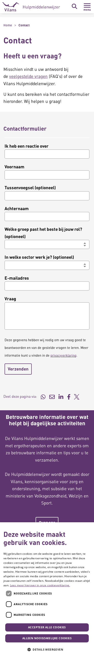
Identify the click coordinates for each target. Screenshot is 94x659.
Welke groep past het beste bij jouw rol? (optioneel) (43, 232)
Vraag (10, 298)
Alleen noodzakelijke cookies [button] (47, 638)
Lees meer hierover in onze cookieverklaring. (40, 585)
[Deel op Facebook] (68, 396)
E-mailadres (17, 278)
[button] (47, 650)
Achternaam (17, 208)
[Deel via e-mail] (52, 396)
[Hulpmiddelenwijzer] (31, 6)
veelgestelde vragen (28, 76)
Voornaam (14, 166)
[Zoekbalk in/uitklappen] (74, 6)
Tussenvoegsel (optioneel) (30, 187)
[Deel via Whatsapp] (43, 396)
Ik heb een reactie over (27, 146)
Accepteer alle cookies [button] (47, 627)
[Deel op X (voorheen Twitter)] (76, 396)
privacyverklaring (63, 355)
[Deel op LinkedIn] (61, 396)
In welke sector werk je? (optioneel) (39, 257)
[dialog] (47, 590)
